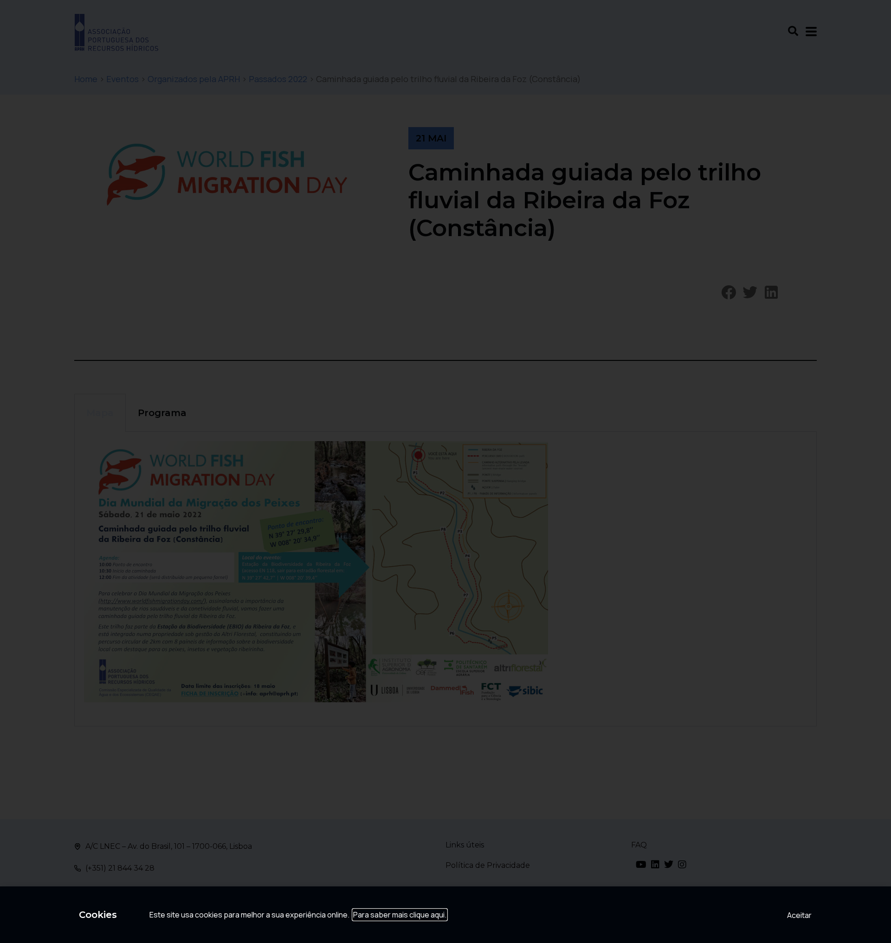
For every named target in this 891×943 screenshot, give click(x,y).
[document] (445, 471)
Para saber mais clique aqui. (399, 915)
